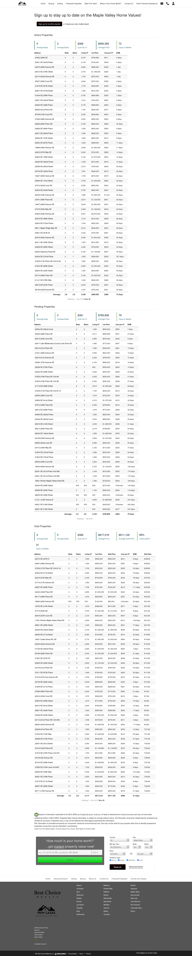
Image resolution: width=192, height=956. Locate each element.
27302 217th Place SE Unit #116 (48, 390)
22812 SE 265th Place (44, 409)
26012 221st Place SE (44, 348)
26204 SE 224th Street (44, 270)
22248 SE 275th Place (44, 367)
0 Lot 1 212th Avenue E (44, 499)
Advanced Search (136, 866)
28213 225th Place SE (44, 428)
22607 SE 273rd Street (44, 90)
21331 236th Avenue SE (44, 353)
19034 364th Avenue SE (44, 466)
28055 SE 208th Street (44, 495)
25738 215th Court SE (43, 114)
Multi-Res (131, 860)
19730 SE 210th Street (44, 606)
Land (141, 860)
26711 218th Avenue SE (44, 791)
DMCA (36, 939)
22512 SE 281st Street (44, 705)
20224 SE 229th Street (44, 371)
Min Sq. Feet (114, 844)
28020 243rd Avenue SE (44, 724)
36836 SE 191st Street (44, 180)
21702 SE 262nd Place (44, 648)
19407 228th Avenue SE (44, 204)
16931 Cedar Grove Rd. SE (46, 639)
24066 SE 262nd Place (44, 414)
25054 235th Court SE (43, 461)
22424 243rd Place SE (44, 592)
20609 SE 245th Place (44, 490)
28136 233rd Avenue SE (44, 289)
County (112, 837)
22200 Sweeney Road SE (45, 251)
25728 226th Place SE (44, 653)
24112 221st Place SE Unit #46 (47, 720)
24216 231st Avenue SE (44, 357)
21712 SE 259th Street (44, 386)
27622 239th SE (41, 57)
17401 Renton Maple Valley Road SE (49, 620)
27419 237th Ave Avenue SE (46, 677)
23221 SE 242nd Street (44, 100)
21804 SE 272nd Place (44, 452)
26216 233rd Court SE (44, 696)
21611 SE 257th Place (44, 672)
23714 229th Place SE (44, 275)
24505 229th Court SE (43, 395)
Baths (146, 844)
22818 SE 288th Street (44, 218)
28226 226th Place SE (44, 124)
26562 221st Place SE (44, 109)
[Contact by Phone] (167, 3)
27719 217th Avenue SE (44, 582)
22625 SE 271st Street (44, 634)
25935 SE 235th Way (43, 772)
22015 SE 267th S (42, 558)
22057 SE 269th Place (44, 587)
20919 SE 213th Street (44, 424)
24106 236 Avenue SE (44, 757)
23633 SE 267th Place (44, 142)
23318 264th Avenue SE (44, 237)
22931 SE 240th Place (44, 710)
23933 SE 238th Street (44, 700)
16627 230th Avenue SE (44, 176)
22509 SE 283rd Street (44, 166)
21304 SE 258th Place (44, 95)
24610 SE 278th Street (44, 71)
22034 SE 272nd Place (44, 256)
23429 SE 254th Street (44, 715)
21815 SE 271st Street (44, 781)
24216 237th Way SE (43, 577)
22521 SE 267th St (42, 232)
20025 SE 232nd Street (44, 629)
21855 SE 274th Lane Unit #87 (47, 767)
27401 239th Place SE (44, 199)
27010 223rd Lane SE (43, 185)
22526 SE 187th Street (44, 138)
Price (111, 851)
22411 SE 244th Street (44, 242)
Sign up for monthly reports (49, 24)
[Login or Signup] (173, 3)
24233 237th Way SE (43, 152)
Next (87, 299)
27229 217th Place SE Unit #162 (48, 261)
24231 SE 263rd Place (44, 133)
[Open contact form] (161, 3)
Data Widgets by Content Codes (146, 953)
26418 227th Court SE (43, 615)
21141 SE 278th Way (43, 280)
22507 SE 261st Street (44, 743)
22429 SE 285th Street (44, 247)
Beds (135, 844)
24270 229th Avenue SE (44, 67)
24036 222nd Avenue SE (45, 644)
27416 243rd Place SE (44, 748)
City (134, 837)
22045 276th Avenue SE (44, 195)
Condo (121, 860)
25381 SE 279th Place (44, 776)
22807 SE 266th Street (44, 786)
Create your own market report (77, 24)
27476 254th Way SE (43, 209)
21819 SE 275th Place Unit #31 (47, 753)
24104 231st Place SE (44, 667)
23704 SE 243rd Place (44, 171)
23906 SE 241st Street (44, 400)
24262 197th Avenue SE (44, 362)
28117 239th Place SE (44, 596)
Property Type (115, 857)
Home (113, 860)
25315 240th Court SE (43, 338)
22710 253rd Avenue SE (44, 76)
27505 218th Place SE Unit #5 (47, 376)
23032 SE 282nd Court (44, 329)
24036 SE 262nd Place (44, 161)
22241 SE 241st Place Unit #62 (47, 471)
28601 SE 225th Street (44, 625)
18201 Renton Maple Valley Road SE (49, 480)
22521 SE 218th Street (44, 504)
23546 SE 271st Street (44, 573)
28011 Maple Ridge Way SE (46, 228)
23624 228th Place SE (44, 334)
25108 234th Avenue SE (44, 438)
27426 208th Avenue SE (44, 119)
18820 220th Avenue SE (44, 601)
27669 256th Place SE (44, 691)
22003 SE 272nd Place (44, 223)
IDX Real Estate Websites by (44, 954)
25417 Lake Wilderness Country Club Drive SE (53, 343)
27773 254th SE (41, 611)
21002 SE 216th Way (43, 734)
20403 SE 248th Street (44, 485)
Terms (81, 954)
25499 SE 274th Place (44, 738)
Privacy (88, 954)
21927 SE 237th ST (42, 658)
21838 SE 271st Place (44, 686)
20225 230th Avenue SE (44, 213)
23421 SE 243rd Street (44, 62)
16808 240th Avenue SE (44, 147)
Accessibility (72, 954)
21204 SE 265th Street (44, 266)
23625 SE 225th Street (44, 663)
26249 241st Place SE (44, 729)
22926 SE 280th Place (44, 128)
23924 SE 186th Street (44, 157)
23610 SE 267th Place (44, 285)
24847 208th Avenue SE (44, 563)
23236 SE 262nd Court (44, 419)
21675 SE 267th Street (44, 86)
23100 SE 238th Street (44, 762)
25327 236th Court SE (43, 81)
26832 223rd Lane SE (43, 443)
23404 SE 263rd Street (44, 190)
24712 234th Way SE (43, 447)
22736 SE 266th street (43, 682)
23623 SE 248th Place (44, 105)
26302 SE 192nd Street (44, 433)
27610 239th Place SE (44, 405)
